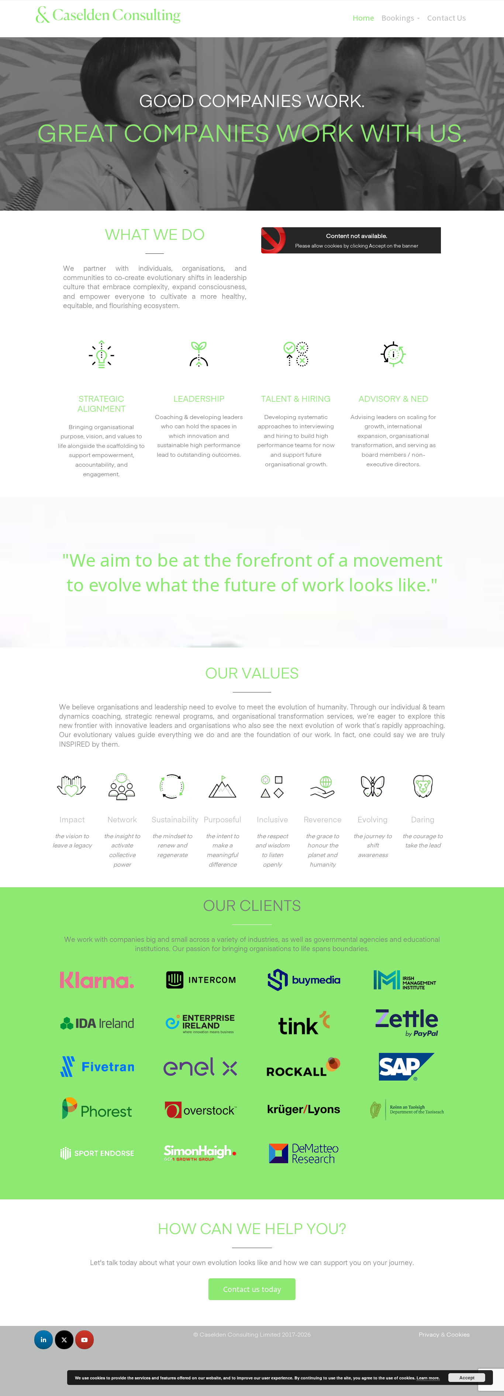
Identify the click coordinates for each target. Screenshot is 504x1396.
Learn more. (428, 1378)
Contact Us (446, 18)
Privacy (429, 1334)
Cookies (458, 1334)
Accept (466, 1377)
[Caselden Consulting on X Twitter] (64, 1339)
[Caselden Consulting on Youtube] (84, 1339)
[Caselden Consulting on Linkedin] (43, 1339)
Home (363, 18)
